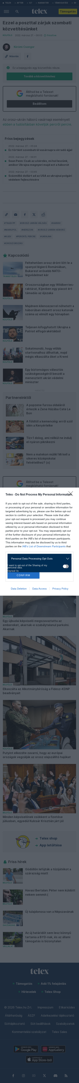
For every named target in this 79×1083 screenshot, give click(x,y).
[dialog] (39, 542)
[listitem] (38, 559)
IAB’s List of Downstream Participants (44, 546)
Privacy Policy (60, 588)
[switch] (66, 566)
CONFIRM (23, 575)
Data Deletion (19, 588)
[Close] (71, 494)
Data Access (39, 588)
